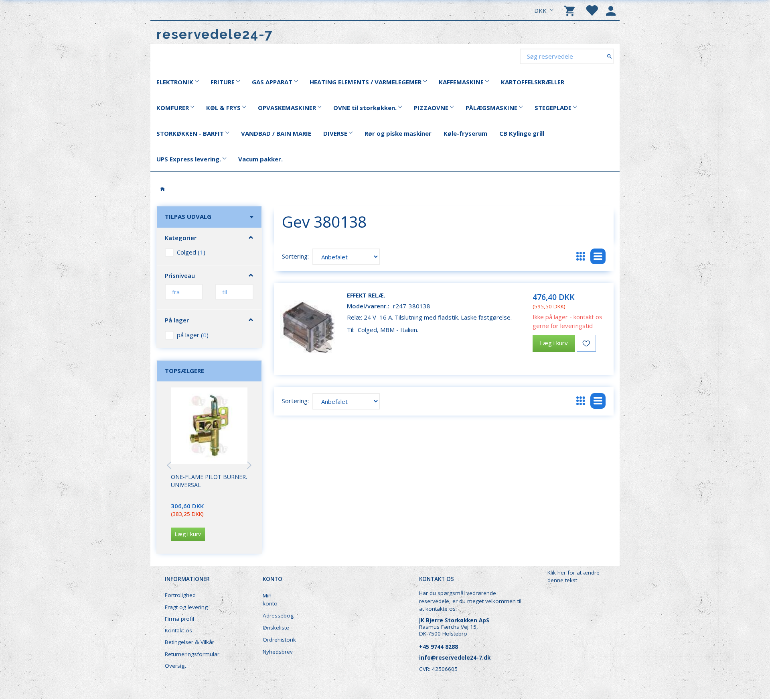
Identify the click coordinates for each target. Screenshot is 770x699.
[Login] (611, 10)
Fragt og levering (186, 607)
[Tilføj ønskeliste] (586, 343)
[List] (598, 256)
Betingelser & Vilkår (189, 642)
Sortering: (295, 256)
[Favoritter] (591, 10)
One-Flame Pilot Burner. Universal (209, 481)
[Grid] (580, 256)
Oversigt (175, 665)
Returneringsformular (192, 654)
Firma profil (179, 618)
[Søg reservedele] (609, 56)
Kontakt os (178, 630)
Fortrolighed (180, 595)
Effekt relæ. (366, 295)
